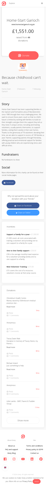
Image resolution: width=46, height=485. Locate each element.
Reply (10, 313)
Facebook (10, 182)
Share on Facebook (24, 205)
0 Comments (13, 394)
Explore (12, 3)
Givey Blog (11, 453)
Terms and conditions (34, 446)
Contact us (34, 453)
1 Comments (13, 315)
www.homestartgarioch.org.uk (23, 24)
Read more (11, 307)
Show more (23, 420)
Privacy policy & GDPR (34, 449)
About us (11, 446)
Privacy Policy (27, 481)
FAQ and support (11, 449)
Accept (37, 481)
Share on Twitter (24, 213)
